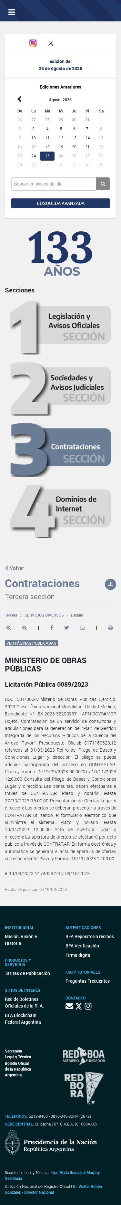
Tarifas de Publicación (27, 973)
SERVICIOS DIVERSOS (44, 615)
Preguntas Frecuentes (88, 981)
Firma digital (79, 955)
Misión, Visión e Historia (21, 939)
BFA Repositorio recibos (90, 936)
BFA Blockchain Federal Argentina (23, 1018)
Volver (16, 568)
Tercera (11, 615)
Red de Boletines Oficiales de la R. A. (24, 1002)
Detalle (77, 615)
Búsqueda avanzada (61, 203)
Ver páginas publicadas (31, 643)
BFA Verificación (82, 946)
